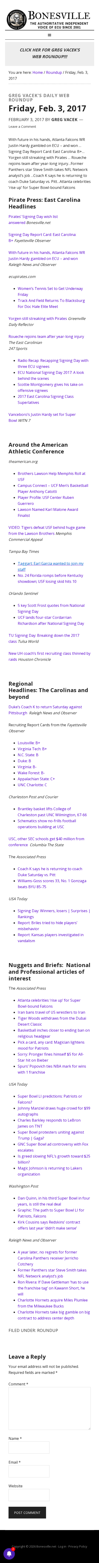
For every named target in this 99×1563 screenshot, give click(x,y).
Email (15, 1462)
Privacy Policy (77, 1546)
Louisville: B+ (29, 742)
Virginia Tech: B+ (32, 748)
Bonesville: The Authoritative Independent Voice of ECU (49, 19)
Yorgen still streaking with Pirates (38, 318)
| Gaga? (37, 1138)
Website (16, 1486)
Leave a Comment (22, 126)
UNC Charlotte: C (32, 784)
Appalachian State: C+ (36, 778)
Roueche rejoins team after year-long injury (46, 336)
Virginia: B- (27, 766)
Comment (18, 1384)
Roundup (47, 1330)
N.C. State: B (28, 754)
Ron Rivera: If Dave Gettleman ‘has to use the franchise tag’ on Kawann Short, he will (53, 1288)
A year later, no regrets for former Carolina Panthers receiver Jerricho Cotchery (48, 1258)
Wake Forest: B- (31, 772)
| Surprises (77, 910)
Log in (62, 1546)
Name (15, 1438)
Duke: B (24, 760)
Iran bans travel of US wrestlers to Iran (51, 1012)
